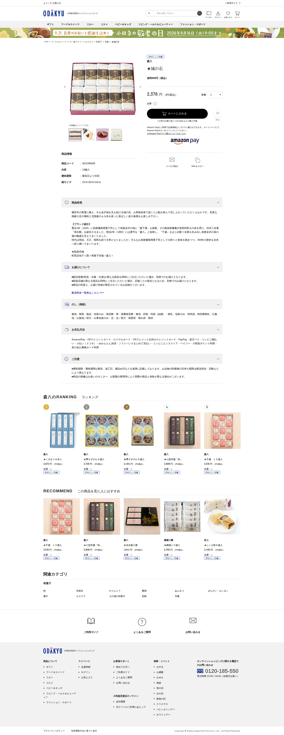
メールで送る (172, 166)
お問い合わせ (123, 683)
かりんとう (115, 590)
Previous (65, 87)
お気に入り (87, 677)
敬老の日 (161, 698)
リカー (90, 24)
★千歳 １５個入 (213, 459)
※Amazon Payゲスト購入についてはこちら (166, 133)
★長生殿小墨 (131, 545)
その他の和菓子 (117, 596)
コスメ (104, 24)
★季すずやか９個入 (94, 459)
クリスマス (162, 704)
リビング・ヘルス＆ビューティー (155, 24)
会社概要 (120, 701)
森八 (149, 61)
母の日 (159, 688)
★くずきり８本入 (52, 459)
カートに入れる (177, 113)
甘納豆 (79, 590)
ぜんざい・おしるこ (218, 590)
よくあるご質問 (124, 677)
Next (140, 87)
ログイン (85, 672)
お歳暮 (159, 672)
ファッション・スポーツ (192, 24)
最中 (45, 596)
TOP (46, 42)
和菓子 (99, 42)
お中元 (159, 667)
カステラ (80, 596)
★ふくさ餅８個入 (213, 545)
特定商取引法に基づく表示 (84, 731)
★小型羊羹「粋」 (173, 459)
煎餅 (144, 596)
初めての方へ (123, 667)
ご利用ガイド (231, 3)
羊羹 (107, 42)
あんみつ (179, 590)
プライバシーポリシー (54, 731)
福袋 (158, 683)
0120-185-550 (221, 671)
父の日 (159, 693)
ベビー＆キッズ (123, 24)
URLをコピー (197, 166)
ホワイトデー (163, 714)
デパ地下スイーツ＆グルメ (81, 42)
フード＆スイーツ (70, 24)
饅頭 (144, 590)
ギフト (50, 24)
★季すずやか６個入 (134, 459)
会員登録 (85, 667)
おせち (159, 677)
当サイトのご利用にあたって (131, 707)
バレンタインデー (165, 709)
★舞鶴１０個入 (172, 545)
